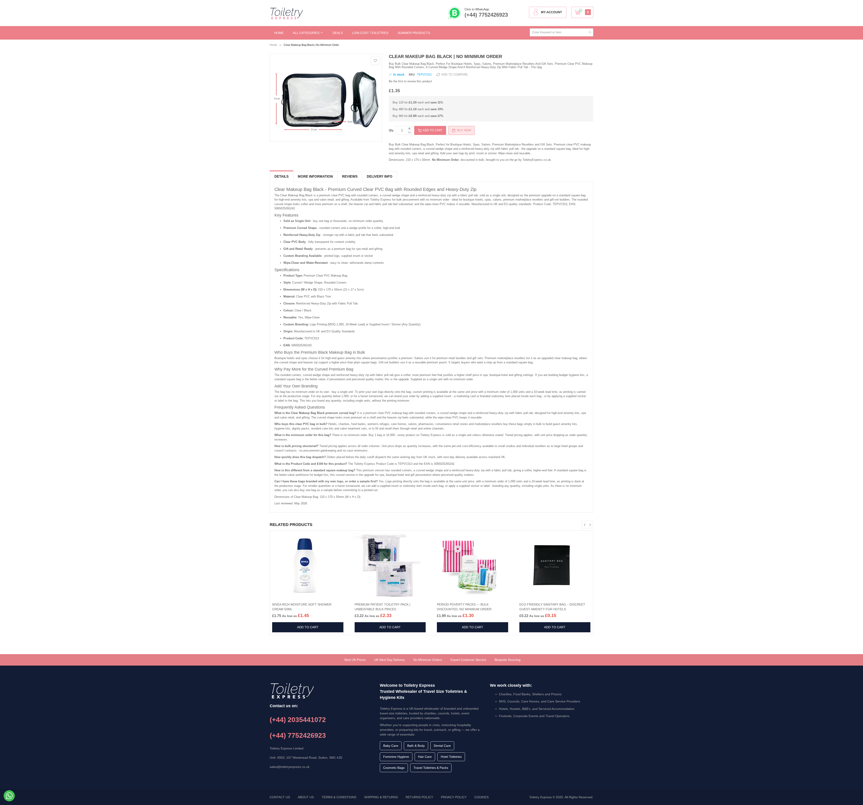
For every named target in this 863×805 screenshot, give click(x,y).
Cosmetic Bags (394, 767)
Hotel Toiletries (451, 756)
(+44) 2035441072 (298, 719)
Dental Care (442, 745)
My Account (551, 12)
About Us (306, 797)
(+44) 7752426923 (486, 15)
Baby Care (390, 745)
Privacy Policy (454, 797)
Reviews (350, 176)
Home (273, 45)
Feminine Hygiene (396, 756)
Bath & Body (416, 745)
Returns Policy (419, 797)
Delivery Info (379, 176)
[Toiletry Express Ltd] (286, 13)
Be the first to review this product (410, 81)
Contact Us (280, 797)
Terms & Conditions (339, 797)
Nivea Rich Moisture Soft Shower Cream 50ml (301, 607)
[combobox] (561, 32)
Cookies (481, 797)
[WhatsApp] (9, 795)
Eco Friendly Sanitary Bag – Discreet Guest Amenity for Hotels (552, 607)
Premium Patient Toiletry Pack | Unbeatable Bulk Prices (382, 607)
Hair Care (425, 756)
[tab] (281, 176)
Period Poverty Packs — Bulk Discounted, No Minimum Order (464, 607)
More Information (315, 176)
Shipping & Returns (381, 797)
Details (281, 176)
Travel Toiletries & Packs (431, 767)
